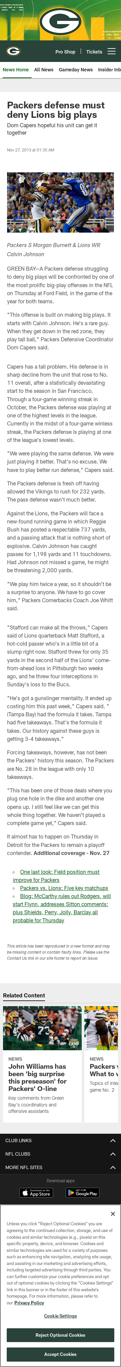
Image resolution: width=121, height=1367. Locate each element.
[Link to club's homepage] (13, 48)
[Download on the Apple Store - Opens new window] (36, 1193)
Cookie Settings (60, 1316)
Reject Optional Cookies (61, 1335)
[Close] (113, 1213)
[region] (60, 1285)
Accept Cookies (60, 1354)
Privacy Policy (29, 1302)
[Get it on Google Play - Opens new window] (82, 1196)
